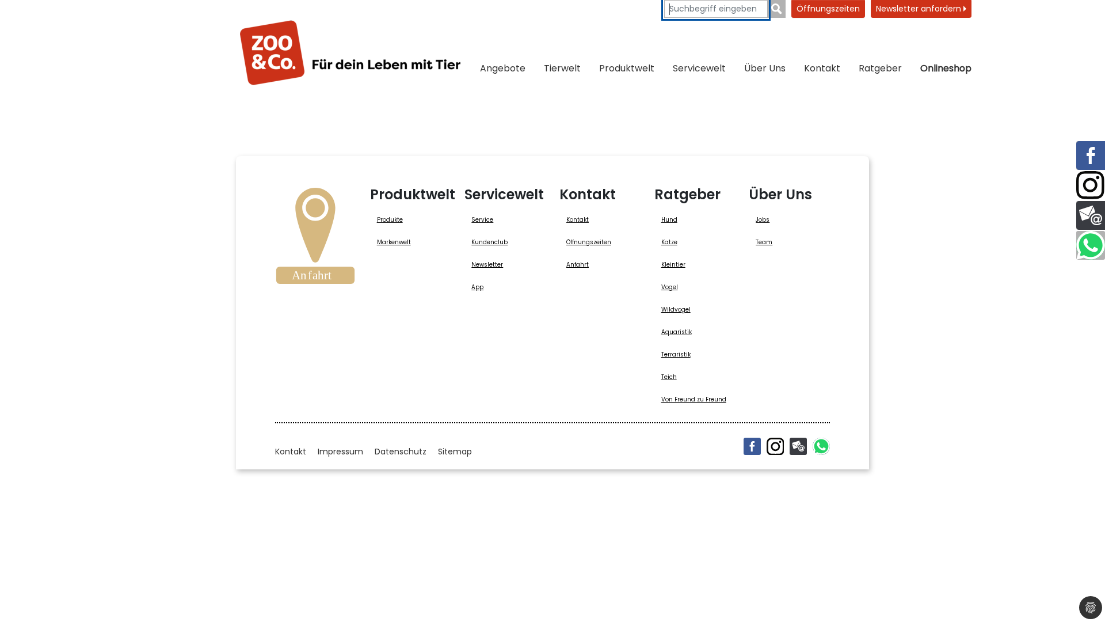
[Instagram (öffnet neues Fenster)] (775, 446)
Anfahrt (577, 264)
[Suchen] (777, 9)
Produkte (390, 219)
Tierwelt (562, 68)
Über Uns (765, 68)
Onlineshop (945, 68)
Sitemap (455, 451)
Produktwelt (626, 68)
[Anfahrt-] (315, 239)
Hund (669, 219)
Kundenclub (489, 242)
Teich (669, 377)
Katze (669, 242)
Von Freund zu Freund (693, 399)
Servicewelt (699, 68)
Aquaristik (676, 332)
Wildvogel (676, 309)
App (477, 287)
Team (764, 242)
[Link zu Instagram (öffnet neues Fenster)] (1090, 185)
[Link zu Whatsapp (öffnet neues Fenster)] (1090, 245)
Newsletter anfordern (919, 8)
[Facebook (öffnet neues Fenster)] (752, 446)
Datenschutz (400, 451)
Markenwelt (394, 242)
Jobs (762, 219)
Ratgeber (880, 68)
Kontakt (822, 68)
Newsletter (487, 264)
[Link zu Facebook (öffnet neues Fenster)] (1090, 155)
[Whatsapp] (821, 446)
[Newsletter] (798, 446)
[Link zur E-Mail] (1090, 215)
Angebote (502, 68)
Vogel (669, 287)
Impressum (340, 451)
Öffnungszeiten (828, 8)
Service (482, 219)
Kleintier (673, 264)
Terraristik (676, 354)
